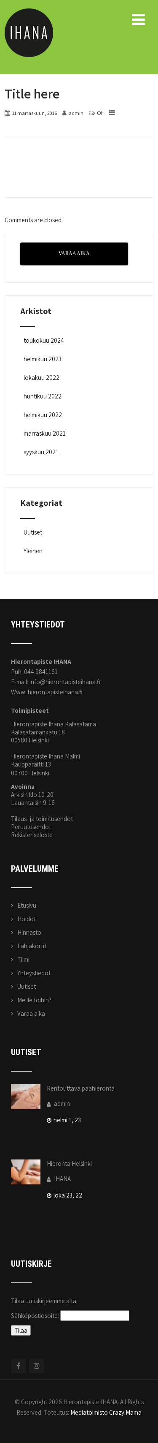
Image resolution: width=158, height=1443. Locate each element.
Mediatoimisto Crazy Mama (106, 1412)
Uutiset (33, 532)
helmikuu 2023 (43, 359)
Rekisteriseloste (32, 835)
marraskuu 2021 (45, 433)
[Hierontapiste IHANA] (29, 12)
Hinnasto (29, 932)
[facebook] (18, 1365)
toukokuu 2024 (44, 340)
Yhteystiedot (34, 973)
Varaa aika (31, 1013)
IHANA (62, 1179)
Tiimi (23, 959)
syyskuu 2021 (41, 452)
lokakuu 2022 (41, 378)
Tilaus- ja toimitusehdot (42, 819)
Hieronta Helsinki (69, 1163)
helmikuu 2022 (43, 415)
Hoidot (26, 919)
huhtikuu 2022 (43, 396)
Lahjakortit (31, 946)
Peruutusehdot (31, 827)
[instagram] (36, 1365)
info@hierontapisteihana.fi (64, 682)
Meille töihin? (34, 1000)
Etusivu (26, 905)
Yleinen (33, 551)
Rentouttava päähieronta (81, 1088)
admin (61, 1103)
